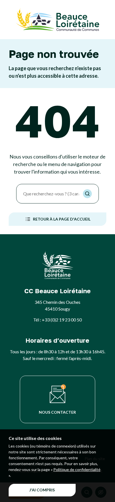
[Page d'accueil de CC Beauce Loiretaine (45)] (57, 19)
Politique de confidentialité (76, 469)
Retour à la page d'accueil (61, 219)
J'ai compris (42, 489)
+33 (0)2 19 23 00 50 (62, 319)
